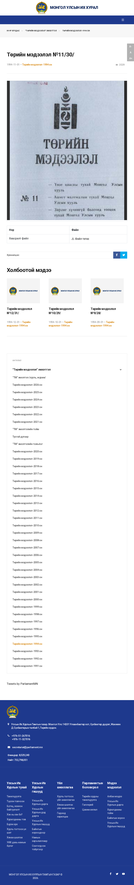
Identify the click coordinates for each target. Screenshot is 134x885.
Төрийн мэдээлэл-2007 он (27, 547)
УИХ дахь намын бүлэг (16, 844)
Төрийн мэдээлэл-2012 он (27, 510)
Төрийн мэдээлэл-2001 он (27, 592)
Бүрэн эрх (12, 824)
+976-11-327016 (21, 739)
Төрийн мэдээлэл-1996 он (27, 629)
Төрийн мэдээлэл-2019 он (27, 458)
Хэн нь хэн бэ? (15, 814)
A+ (130, 58)
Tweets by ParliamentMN (22, 683)
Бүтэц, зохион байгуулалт (14, 808)
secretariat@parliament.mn (27, 747)
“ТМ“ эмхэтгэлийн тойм (26, 429)
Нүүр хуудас (13, 31)
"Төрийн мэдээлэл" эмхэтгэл (41, 31)
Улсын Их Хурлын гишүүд (41, 822)
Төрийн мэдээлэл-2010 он (27, 525)
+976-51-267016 (21, 735)
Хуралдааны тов (16, 819)
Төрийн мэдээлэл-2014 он (27, 495)
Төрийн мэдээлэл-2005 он (27, 562)
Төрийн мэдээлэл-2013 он (27, 503)
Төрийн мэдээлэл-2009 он (27, 532)
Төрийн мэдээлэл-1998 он (27, 614)
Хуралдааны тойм (114, 811)
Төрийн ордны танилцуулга (90, 798)
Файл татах (81, 238)
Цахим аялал (89, 809)
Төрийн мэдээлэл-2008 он (27, 540)
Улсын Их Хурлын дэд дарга (39, 812)
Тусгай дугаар (20, 436)
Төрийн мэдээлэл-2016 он (27, 481)
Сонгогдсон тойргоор (39, 847)
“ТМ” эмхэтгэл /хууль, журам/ (29, 377)
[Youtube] (123, 874)
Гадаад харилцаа (62, 815)
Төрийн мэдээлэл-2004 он (27, 569)
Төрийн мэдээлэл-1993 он (27, 651)
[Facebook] (110, 874)
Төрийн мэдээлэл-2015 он (27, 488)
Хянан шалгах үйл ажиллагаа (65, 806)
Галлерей (87, 804)
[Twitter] (117, 874)
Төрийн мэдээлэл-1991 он (27, 666)
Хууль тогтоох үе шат (16, 831)
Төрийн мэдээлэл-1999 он (27, 606)
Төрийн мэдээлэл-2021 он (27, 421)
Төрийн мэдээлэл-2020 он (27, 451)
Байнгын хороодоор (38, 831)
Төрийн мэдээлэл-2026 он (27, 384)
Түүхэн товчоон (15, 801)
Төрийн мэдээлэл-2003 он (27, 577)
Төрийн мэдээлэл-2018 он (27, 466)
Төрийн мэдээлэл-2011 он (27, 518)
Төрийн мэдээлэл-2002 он (27, 584)
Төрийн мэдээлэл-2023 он (27, 407)
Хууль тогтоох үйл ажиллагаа (65, 798)
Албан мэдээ (114, 796)
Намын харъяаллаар (39, 839)
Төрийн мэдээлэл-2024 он (27, 399)
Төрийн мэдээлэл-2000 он (27, 599)
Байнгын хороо (116, 818)
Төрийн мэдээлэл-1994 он (76, 31)
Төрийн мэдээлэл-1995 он (27, 636)
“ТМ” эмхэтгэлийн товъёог (28, 444)
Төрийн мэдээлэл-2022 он (27, 414)
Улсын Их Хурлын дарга (40, 802)
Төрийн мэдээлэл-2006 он (27, 555)
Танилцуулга (14, 796)
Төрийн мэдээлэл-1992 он (27, 658)
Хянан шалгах (15, 837)
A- (130, 46)
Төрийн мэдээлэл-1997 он (27, 621)
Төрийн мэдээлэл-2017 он (27, 473)
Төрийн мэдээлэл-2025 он (27, 392)
